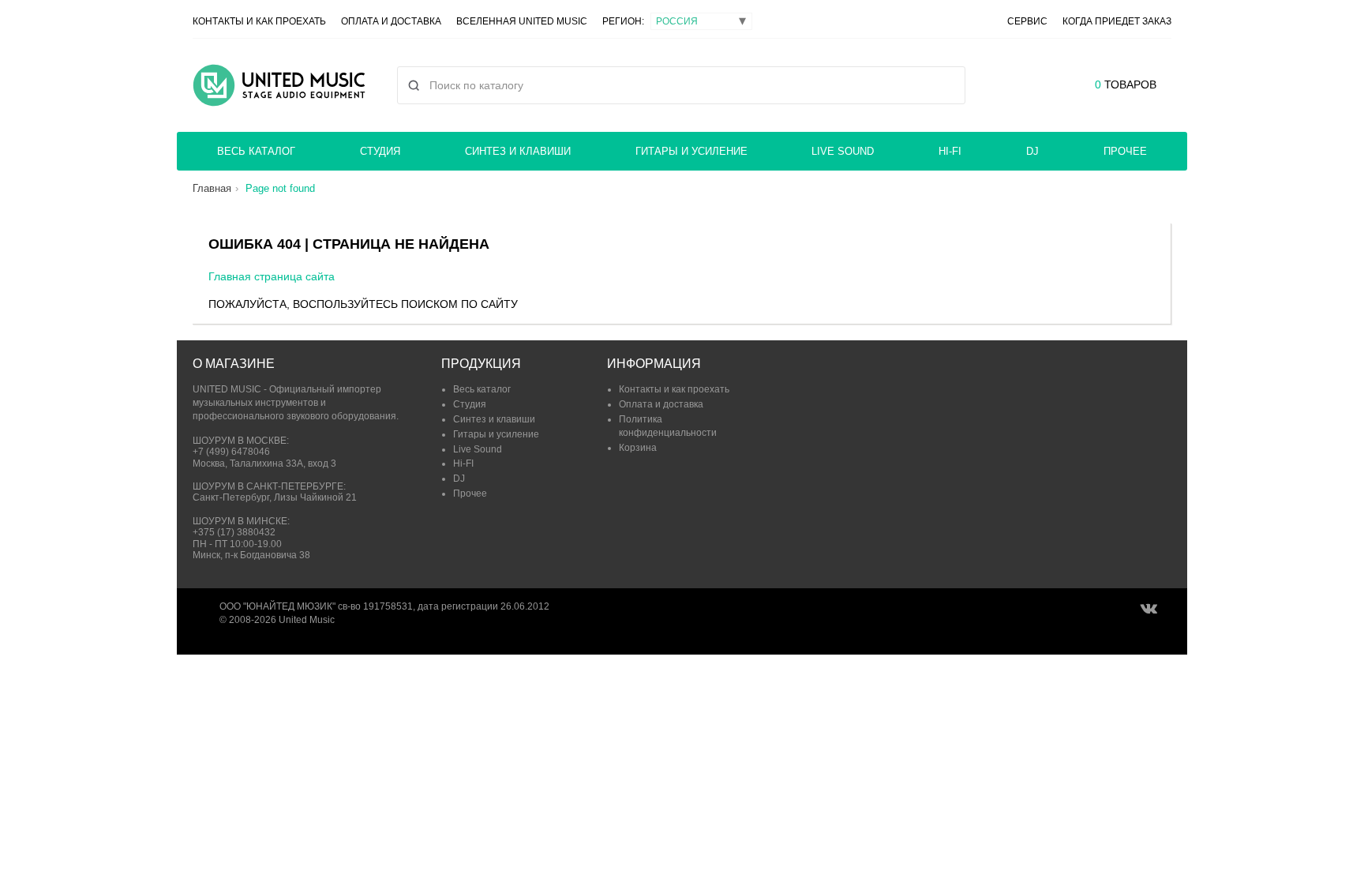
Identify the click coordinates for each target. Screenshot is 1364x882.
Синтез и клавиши (518, 151)
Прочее (1125, 151)
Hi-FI (950, 151)
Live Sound (842, 151)
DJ (1032, 151)
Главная (212, 188)
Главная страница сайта (271, 276)
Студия (380, 151)
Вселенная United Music (521, 21)
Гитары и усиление (691, 151)
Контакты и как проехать (259, 21)
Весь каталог (256, 151)
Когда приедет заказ (1116, 21)
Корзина (638, 447)
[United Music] (279, 85)
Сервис (1027, 21)
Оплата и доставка (391, 21)
